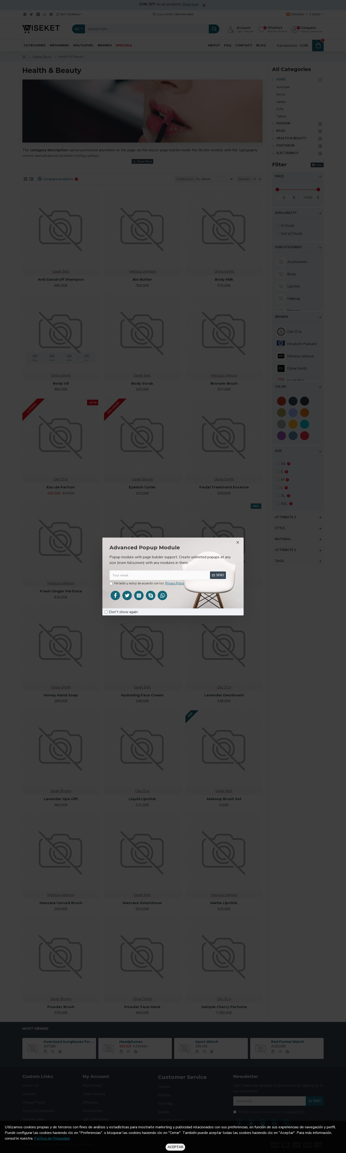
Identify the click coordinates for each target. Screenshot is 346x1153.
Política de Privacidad (51, 1138)
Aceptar (175, 1147)
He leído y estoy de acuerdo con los (149, 583)
